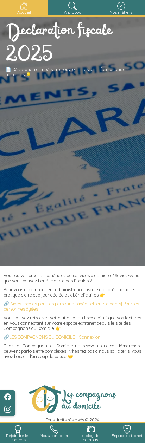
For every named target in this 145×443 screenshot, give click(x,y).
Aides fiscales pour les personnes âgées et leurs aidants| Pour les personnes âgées (71, 306)
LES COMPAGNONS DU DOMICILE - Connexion (55, 337)
